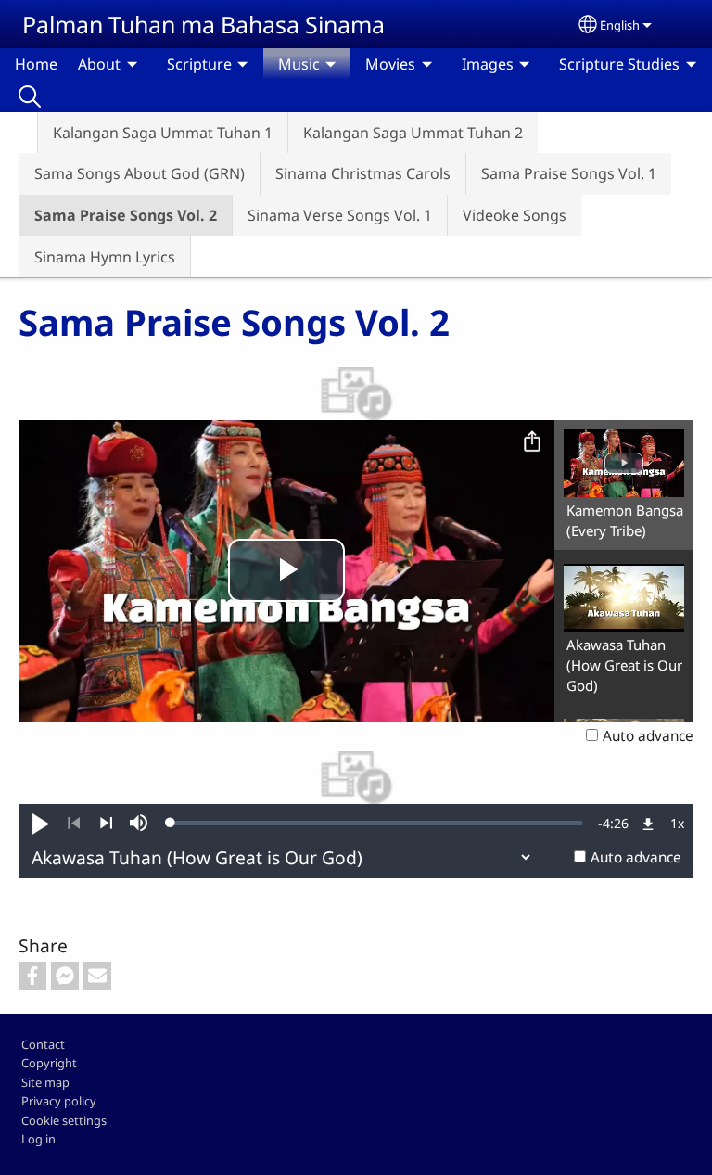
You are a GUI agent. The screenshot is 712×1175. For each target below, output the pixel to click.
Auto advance (648, 736)
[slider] (376, 822)
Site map (45, 1082)
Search (29, 95)
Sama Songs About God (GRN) (139, 173)
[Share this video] (532, 442)
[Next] (106, 823)
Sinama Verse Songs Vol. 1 (340, 215)
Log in (38, 1138)
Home (36, 64)
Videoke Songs (514, 215)
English (620, 25)
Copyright (49, 1062)
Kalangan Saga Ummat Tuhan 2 (413, 132)
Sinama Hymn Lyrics (104, 257)
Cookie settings (64, 1120)
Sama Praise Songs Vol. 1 (568, 173)
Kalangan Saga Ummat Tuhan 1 (163, 132)
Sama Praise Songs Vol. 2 (125, 215)
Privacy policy (58, 1100)
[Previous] (73, 823)
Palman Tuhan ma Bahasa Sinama (203, 24)
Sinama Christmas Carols (363, 173)
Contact (43, 1044)
